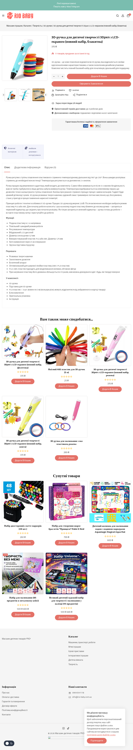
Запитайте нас (62, 94)
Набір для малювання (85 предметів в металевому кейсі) (23, 599)
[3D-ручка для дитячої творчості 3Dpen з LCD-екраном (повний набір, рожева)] (110, 345)
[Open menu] (3, 15)
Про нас (6, 692)
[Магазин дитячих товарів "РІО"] (20, 15)
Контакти (6, 714)
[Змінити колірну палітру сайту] (9, 743)
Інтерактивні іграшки (78, 655)
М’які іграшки (74, 647)
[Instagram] (63, 728)
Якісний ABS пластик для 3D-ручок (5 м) (66, 371)
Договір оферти (9, 706)
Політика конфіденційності (15, 710)
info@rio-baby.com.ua (82, 697)
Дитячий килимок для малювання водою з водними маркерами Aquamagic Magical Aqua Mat (110, 529)
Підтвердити (97, 740)
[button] (11, 95)
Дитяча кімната (75, 660)
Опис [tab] (7, 167)
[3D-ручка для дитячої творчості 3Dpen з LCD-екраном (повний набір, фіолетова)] (23, 341)
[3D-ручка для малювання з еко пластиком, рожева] (66, 417)
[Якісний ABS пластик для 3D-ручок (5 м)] (66, 345)
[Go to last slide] (4, 95)
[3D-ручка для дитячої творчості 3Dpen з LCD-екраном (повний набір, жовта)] (23, 416)
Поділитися (81, 94)
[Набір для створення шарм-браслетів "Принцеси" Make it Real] (66, 501)
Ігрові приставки (76, 651)
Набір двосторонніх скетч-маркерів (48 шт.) (23, 527)
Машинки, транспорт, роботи (81, 642)
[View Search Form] (117, 15)
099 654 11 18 (78, 692)
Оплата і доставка (10, 697)
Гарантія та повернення (13, 701)
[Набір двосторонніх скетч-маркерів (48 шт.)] (23, 501)
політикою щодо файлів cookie (101, 735)
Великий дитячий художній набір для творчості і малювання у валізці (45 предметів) (66, 601)
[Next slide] (45, 95)
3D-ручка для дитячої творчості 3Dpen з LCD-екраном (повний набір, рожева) (110, 372)
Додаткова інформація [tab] (27, 167)
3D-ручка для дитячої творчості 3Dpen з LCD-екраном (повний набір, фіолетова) (23, 365)
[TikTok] (68, 728)
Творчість (73, 664)
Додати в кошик (99, 76)
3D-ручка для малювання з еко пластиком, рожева (66, 442)
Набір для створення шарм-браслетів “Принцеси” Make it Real (66, 527)
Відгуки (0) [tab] (50, 167)
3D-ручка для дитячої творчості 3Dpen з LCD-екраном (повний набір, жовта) (23, 444)
